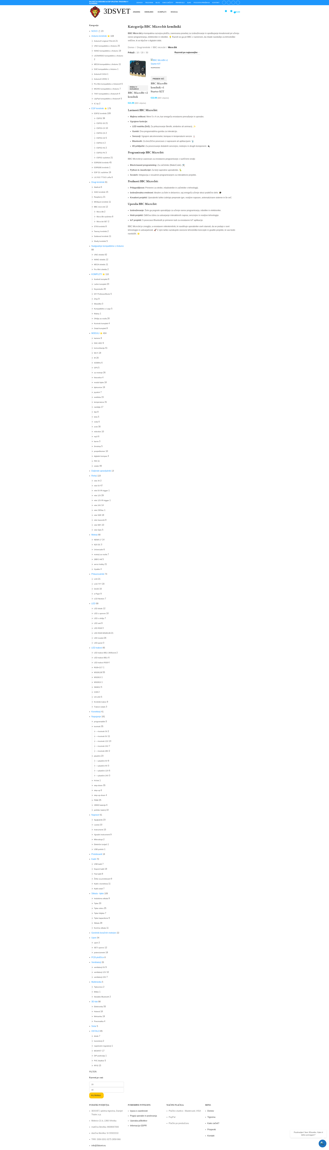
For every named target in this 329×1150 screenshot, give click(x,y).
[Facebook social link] (224, 3)
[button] (138, 88)
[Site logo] (95, 12)
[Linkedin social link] (238, 3)
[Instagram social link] (233, 3)
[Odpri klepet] (322, 1143)
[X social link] (229, 3)
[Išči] (221, 12)
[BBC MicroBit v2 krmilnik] (138, 68)
